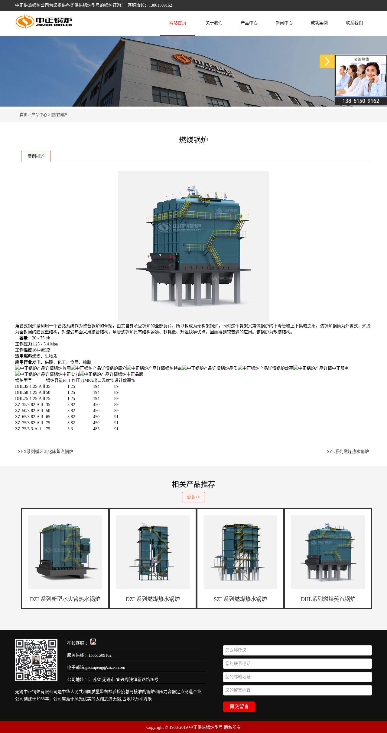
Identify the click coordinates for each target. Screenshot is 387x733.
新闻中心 (284, 23)
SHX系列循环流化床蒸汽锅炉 (45, 451)
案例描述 (36, 156)
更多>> (193, 497)
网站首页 (177, 23)
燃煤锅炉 (59, 114)
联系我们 (354, 23)
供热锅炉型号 (87, 5)
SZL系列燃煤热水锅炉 (348, 451)
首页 (24, 114)
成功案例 (319, 23)
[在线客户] (327, 61)
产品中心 (249, 23)
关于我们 (214, 23)
